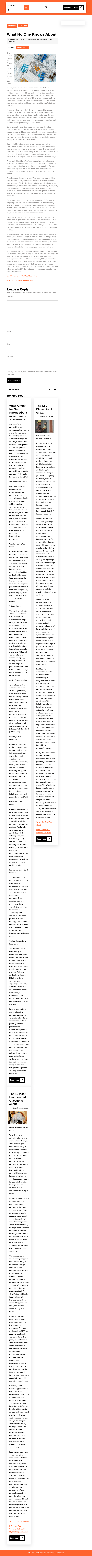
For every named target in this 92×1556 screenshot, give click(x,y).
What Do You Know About (19, 1521)
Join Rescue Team (70, 7)
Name (9, 331)
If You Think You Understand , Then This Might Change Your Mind (18, 1529)
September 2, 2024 (17, 39)
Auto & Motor (22, 47)
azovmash (12, 26)
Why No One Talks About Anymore (20, 280)
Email (9, 344)
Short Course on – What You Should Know (22, 276)
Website (10, 357)
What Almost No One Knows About (18, 409)
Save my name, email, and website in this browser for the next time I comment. (32, 373)
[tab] (26, 7)
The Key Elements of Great (44, 409)
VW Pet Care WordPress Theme (40, 1553)
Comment (11, 297)
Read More (16, 1081)
